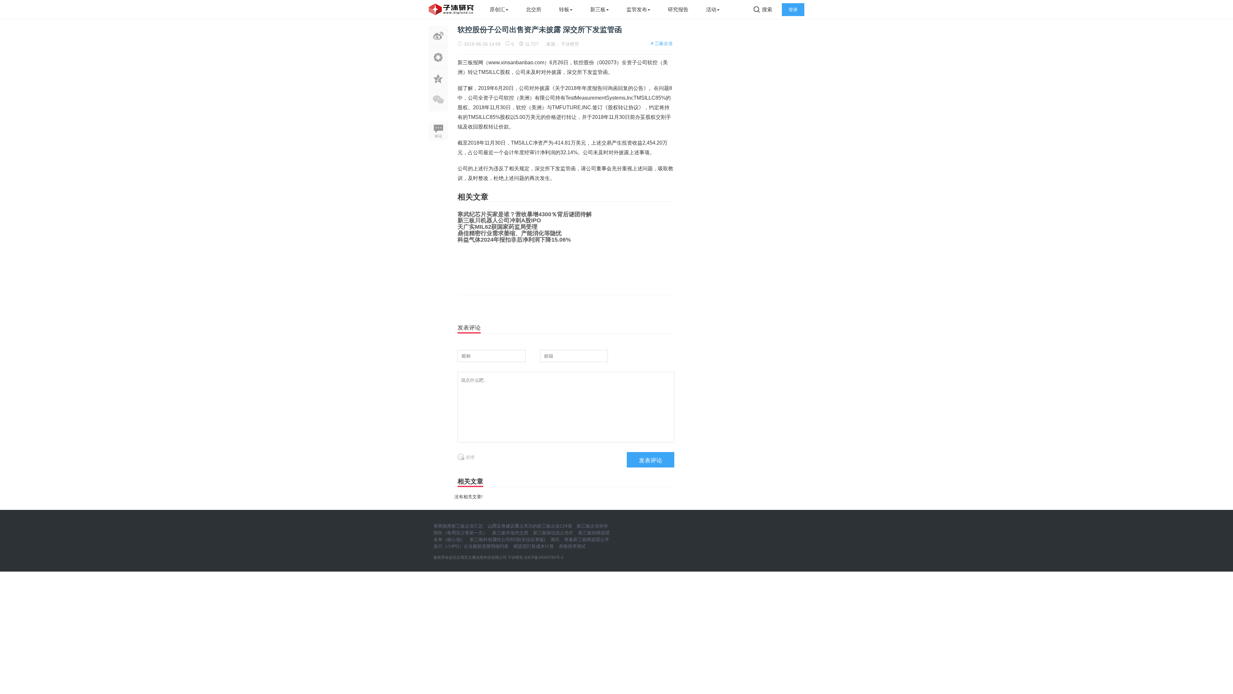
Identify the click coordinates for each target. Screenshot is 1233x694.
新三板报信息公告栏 (553, 532)
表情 (469, 457)
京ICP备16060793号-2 (544, 557)
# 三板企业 (662, 43)
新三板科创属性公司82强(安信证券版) (508, 539)
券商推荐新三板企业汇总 (458, 526)
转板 (564, 9)
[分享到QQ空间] (438, 86)
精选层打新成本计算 (533, 546)
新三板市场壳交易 (510, 532)
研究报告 (678, 9)
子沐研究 (570, 44)
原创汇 (497, 9)
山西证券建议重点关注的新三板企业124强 (530, 526)
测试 (554, 539)
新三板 (598, 9)
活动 (711, 9)
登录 (793, 9)
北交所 (533, 9)
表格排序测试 (572, 546)
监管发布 (636, 9)
